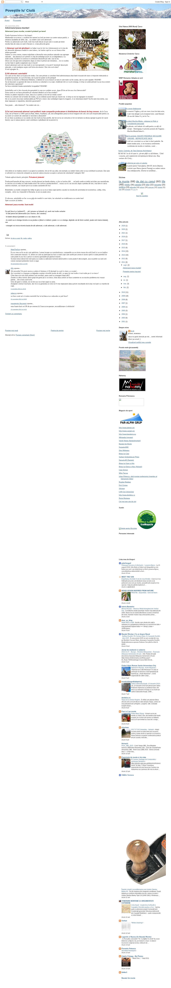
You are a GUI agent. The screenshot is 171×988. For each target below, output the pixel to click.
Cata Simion (123, 470)
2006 (124, 307)
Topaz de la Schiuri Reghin (131, 700)
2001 (124, 321)
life (21, 238)
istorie (160, 187)
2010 (124, 292)
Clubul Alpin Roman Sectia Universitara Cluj (139, 666)
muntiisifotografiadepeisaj (132, 682)
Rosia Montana (124, 498)
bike (148, 185)
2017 (124, 240)
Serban (124, 921)
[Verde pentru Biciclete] (128, 528)
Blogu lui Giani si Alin (126, 463)
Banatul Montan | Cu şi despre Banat (136, 634)
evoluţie (127, 189)
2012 (124, 258)
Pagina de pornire (57, 330)
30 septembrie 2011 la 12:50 (19, 263)
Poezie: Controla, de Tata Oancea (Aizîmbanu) (134, 151)
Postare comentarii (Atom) (25, 335)
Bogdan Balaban (125, 482)
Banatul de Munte (125, 444)
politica (30, 238)
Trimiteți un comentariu (13, 314)
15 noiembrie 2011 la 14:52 (19, 309)
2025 (124, 229)
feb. (125, 287)
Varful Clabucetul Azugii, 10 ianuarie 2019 (145, 684)
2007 (124, 303)
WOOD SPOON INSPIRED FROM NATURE (138, 591)
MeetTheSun (15, 249)
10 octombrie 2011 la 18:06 (19, 299)
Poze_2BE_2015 (128, 745)
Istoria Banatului (128, 607)
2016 (124, 244)
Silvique (122, 489)
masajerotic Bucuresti (19, 303)
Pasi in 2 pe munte (129, 711)
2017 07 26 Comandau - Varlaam (142, 729)
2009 (124, 296)
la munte (124, 181)
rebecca (14, 293)
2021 (124, 233)
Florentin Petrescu (129, 949)
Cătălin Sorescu (128, 775)
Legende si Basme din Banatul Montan (136, 937)
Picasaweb (17, 20)
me (120, 189)
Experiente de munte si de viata (134, 757)
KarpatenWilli (123, 447)
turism (142, 187)
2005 (124, 310)
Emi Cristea (123, 485)
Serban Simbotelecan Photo (129, 457)
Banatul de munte (128, 978)
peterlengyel (126, 563)
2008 (124, 299)
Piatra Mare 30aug (137, 713)
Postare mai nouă (11, 330)
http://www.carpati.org (127, 431)
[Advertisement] (50, 322)
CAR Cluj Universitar (126, 492)
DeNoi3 (124, 972)
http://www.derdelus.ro (127, 495)
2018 (124, 237)
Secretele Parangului (129, 951)
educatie (133, 187)
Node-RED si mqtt (128, 622)
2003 (124, 318)
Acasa (7, 20)
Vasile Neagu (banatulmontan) (130, 441)
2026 (124, 226)
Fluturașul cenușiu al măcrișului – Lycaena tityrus (138, 565)
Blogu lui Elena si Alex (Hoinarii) (130, 467)
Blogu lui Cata (124, 454)
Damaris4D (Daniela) (126, 460)
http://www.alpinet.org (126, 428)
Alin (12, 268)
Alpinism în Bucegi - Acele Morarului (143, 668)
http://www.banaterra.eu (127, 434)
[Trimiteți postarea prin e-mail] (7, 235)
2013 (124, 255)
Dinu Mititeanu (124, 450)
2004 (124, 314)
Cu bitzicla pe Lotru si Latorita (136, 163)
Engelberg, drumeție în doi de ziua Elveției (136, 579)
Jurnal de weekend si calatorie (133, 650)
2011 (124, 262)
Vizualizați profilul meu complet (139, 342)
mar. (125, 284)
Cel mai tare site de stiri (127, 501)
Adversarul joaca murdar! (17, 28)
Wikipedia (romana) (126, 437)
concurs (151, 187)
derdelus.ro (126, 698)
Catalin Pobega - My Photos (132, 956)
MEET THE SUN (128, 577)
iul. (124, 280)
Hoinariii (125, 743)
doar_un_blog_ (127, 620)
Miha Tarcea (123, 473)
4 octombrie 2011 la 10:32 (18, 289)
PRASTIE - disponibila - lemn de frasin (144, 593)
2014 (124, 251)
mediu (25, 238)
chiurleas (125, 727)
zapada (138, 185)
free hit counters (142, 196)
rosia (134, 189)
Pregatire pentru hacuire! (132, 271)
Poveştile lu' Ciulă (20, 10)
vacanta (157, 185)
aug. (125, 276)
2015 (124, 247)
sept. (125, 265)
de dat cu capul (15, 238)
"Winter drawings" (137, 923)
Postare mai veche (103, 330)
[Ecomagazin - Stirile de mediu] (146, 528)
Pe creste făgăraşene (133, 109)
